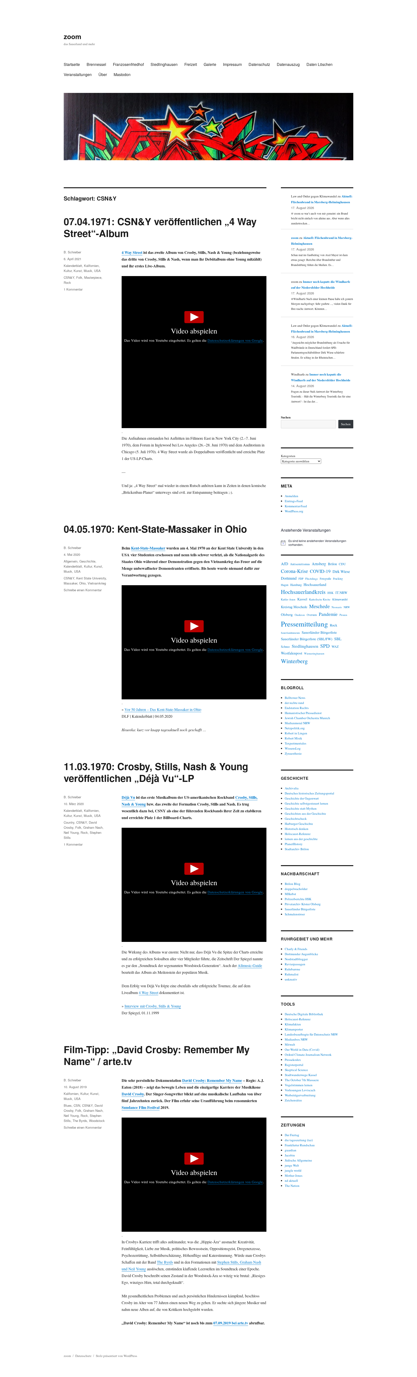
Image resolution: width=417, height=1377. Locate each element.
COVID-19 (320, 571)
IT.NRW (341, 592)
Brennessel (96, 64)
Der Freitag (292, 1135)
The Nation (292, 1185)
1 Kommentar (73, 289)
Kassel (302, 599)
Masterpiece (92, 277)
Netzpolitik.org (295, 728)
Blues (68, 1105)
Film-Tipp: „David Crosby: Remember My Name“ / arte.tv (157, 1055)
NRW (347, 607)
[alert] (317, 543)
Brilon (332, 564)
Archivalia (292, 788)
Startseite (72, 64)
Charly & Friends (296, 949)
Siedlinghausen (164, 64)
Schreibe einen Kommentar (83, 590)
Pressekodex (293, 1059)
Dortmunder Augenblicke (301, 954)
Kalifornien (91, 265)
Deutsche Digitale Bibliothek (304, 1014)
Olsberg (287, 614)
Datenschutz (259, 64)
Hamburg (296, 585)
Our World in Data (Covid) (302, 1049)
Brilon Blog (292, 884)
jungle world (293, 1170)
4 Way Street (132, 252)
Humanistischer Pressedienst (303, 713)
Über (102, 74)
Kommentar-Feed (296, 506)
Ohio (82, 583)
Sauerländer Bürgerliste (319, 632)
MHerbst (290, 894)
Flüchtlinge (311, 578)
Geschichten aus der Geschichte (305, 813)
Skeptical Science (296, 1070)
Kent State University (91, 578)
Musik (88, 270)
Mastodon (122, 74)
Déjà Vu (128, 797)
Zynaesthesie (293, 753)
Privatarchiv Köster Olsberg (303, 904)
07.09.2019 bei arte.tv (230, 1323)
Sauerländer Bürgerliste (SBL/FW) (306, 638)
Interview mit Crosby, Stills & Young (153, 1005)
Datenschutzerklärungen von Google (235, 340)
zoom (72, 36)
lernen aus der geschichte (301, 839)
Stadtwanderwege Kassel (301, 1075)
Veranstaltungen (78, 74)
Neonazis (337, 607)
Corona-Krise (294, 571)
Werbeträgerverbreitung (300, 1095)
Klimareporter (294, 1029)
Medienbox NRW (296, 1039)
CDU (342, 564)
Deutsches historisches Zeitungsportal (309, 793)
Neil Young (71, 832)
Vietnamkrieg (97, 583)
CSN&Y (69, 277)
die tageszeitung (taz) (299, 1140)
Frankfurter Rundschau (300, 1145)
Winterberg (294, 661)
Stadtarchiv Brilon (297, 849)
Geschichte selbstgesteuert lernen (306, 803)
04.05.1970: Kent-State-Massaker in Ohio (155, 529)
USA (97, 270)
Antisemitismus (300, 564)
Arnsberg (319, 563)
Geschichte (87, 561)
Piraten (343, 615)
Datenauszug (288, 64)
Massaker (70, 583)
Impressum (232, 64)
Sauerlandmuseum (290, 632)
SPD (325, 645)
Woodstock (97, 1120)
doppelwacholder (296, 889)
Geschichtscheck (296, 818)
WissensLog (293, 748)
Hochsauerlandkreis (303, 591)
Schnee (285, 647)
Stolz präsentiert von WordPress (116, 1356)
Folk (79, 277)
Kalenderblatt (73, 265)
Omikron (300, 615)
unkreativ (291, 979)
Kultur (68, 270)
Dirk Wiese (341, 571)
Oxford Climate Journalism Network (308, 1054)
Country (69, 822)
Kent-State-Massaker (148, 548)
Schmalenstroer (295, 914)
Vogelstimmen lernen (299, 1085)
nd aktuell (291, 1180)
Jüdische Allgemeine (298, 1160)
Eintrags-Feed (294, 501)
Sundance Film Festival (141, 1107)
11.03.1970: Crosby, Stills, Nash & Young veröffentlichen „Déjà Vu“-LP (156, 772)
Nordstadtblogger (296, 959)
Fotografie (325, 578)
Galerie (210, 64)
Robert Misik (293, 738)
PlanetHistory (294, 844)
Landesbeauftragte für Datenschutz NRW (311, 1034)
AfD (284, 563)
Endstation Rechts (297, 708)
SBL (337, 638)
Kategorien (288, 456)
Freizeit (190, 64)
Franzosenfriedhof (128, 64)
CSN (77, 1105)
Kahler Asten (288, 599)
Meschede (319, 606)
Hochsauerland (315, 584)
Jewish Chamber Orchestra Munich (307, 718)
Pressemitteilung (304, 623)
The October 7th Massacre (302, 1080)
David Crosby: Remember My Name (212, 1080)
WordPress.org (294, 511)
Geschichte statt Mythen (301, 808)
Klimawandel (340, 599)
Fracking (338, 578)
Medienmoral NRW (297, 723)
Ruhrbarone (292, 969)
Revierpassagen (295, 964)
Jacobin (290, 1155)
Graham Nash (93, 827)
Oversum (312, 615)
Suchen (286, 417)
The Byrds (165, 1262)
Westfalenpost (291, 653)
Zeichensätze (293, 1100)
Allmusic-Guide (250, 965)
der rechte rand (294, 703)
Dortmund (289, 578)
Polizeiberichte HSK (298, 899)
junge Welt (292, 1165)
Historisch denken (296, 829)
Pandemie (328, 614)
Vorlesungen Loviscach (300, 1090)
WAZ (335, 646)
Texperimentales (295, 743)
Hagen (284, 585)
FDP (301, 578)
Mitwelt (290, 1044)
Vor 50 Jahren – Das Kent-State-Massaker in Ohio (163, 709)
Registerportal (294, 1065)
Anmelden (291, 496)
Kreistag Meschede (294, 607)
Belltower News (295, 697)
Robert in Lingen (296, 733)
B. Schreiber (72, 252)
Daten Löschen (319, 64)
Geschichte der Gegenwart (302, 798)
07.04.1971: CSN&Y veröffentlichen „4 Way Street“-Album (160, 227)
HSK (330, 593)
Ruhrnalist (292, 974)
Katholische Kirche (319, 599)
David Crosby (133, 1094)
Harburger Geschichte (299, 823)
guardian (290, 1150)
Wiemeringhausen (314, 653)
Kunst (78, 270)
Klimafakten (293, 1024)
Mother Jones (293, 1175)
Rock (67, 282)
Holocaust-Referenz (298, 834)
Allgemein (70, 561)
